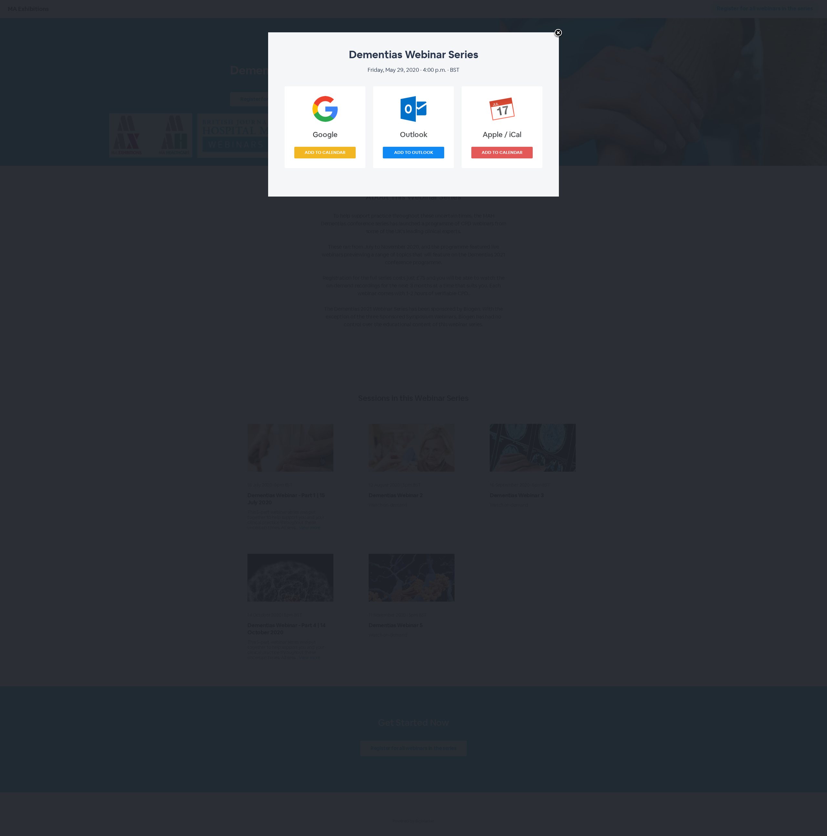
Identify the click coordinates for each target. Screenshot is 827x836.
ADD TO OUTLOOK (413, 152)
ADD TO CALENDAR (325, 152)
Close (558, 33)
